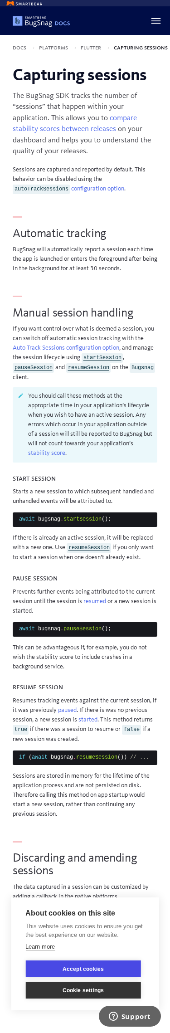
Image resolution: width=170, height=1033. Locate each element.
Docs (20, 47)
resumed (94, 601)
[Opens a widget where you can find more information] (129, 1017)
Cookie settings (83, 990)
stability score (46, 453)
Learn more (40, 946)
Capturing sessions (141, 47)
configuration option (69, 188)
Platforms (54, 47)
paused (67, 710)
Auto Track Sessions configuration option (66, 348)
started (87, 719)
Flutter (91, 47)
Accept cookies (83, 969)
